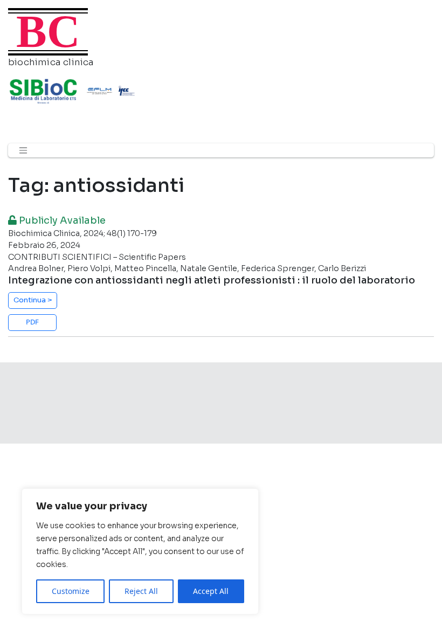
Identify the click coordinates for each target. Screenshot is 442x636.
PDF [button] (32, 322)
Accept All (211, 591)
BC (48, 31)
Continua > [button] (32, 300)
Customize (70, 591)
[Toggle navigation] (23, 150)
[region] (140, 551)
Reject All (141, 591)
